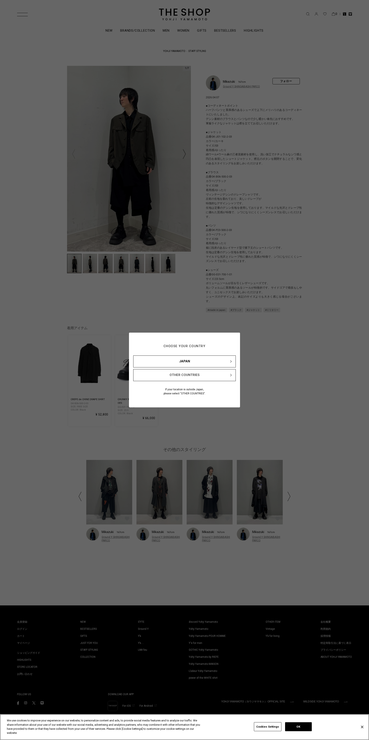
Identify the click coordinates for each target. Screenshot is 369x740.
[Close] (362, 727)
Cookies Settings (267, 726)
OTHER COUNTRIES (185, 375)
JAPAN (184, 361)
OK (298, 726)
